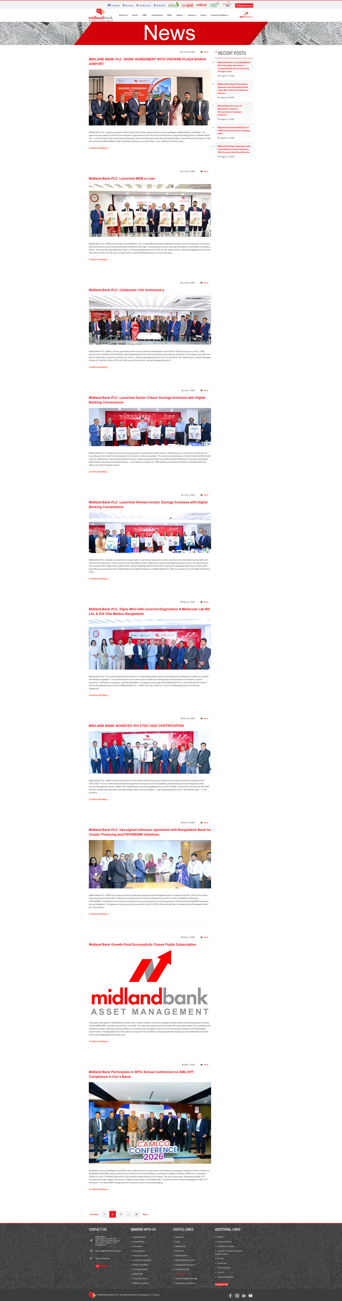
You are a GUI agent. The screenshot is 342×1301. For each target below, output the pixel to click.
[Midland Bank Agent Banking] (227, 4)
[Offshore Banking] (246, 14)
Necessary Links (140, 1255)
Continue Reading (98, 147)
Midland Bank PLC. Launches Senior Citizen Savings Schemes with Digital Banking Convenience (147, 400)
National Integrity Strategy (186, 1278)
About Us (179, 1237)
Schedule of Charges (142, 1260)
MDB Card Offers (140, 1264)
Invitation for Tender (225, 1246)
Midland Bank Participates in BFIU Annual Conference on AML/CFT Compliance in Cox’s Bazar (141, 1074)
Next (145, 1214)
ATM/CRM (138, 1273)
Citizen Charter (223, 1267)
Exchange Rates (140, 1269)
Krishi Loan (222, 1263)
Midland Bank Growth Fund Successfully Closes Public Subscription (142, 944)
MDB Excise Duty (141, 1283)
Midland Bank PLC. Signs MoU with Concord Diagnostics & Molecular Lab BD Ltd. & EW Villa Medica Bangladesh (149, 611)
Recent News (181, 1273)
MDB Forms (180, 1246)
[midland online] (201, 5)
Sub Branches (181, 1255)
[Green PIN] (173, 4)
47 (137, 1214)
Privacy (220, 1258)
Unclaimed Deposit (225, 1276)
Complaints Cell (182, 1269)
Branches (179, 1250)
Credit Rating (138, 1241)
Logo (177, 1241)
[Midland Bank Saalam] (214, 4)
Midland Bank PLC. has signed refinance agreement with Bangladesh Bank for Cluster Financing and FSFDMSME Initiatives (150, 832)
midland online (139, 1237)
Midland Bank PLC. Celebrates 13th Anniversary (126, 289)
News (206, 51)
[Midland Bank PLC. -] (101, 14)
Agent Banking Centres (185, 1260)
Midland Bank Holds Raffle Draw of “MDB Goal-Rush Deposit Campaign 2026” (234, 130)
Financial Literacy (140, 1278)
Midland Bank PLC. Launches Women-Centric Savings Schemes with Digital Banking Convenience (148, 504)
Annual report (139, 1250)
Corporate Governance (185, 1264)
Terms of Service (102, 1258)
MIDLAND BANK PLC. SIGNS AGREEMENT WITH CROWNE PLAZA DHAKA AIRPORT (147, 61)
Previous (94, 1214)
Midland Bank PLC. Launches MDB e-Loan (122, 178)
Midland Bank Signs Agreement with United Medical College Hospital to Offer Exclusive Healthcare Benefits (234, 149)
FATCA (220, 1237)
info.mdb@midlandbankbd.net (108, 1251)
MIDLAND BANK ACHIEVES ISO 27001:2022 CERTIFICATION (136, 725)
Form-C (220, 1272)
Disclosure (138, 1246)
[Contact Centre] (101, 1266)
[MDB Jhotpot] (187, 5)
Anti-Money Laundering (185, 1283)
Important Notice (224, 1241)
